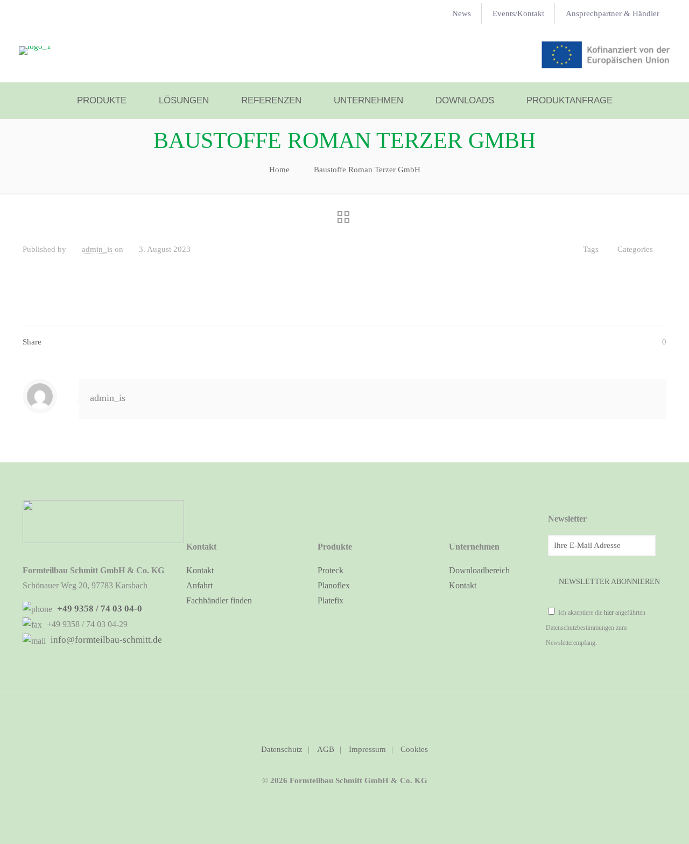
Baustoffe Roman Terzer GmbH (367, 169)
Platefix (330, 600)
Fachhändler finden (219, 600)
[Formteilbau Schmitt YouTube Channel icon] (345, 801)
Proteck (330, 570)
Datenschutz (282, 749)
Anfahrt (199, 585)
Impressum (367, 749)
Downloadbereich (479, 570)
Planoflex (334, 585)
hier (609, 612)
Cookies (414, 749)
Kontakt (200, 570)
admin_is (97, 249)
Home (279, 169)
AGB (325, 749)
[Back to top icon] (344, 715)
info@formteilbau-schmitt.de (105, 640)
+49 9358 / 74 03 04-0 (98, 608)
